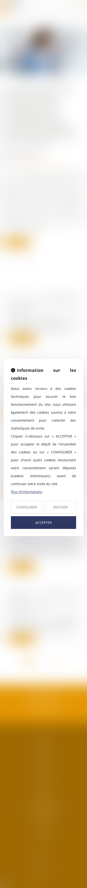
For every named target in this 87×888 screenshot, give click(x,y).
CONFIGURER (26, 507)
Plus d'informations (26, 491)
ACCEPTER (43, 522)
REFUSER (60, 507)
